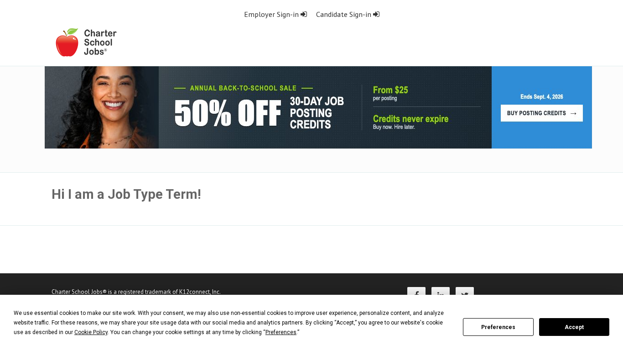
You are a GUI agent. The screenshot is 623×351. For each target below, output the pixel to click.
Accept (574, 327)
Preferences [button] (280, 332)
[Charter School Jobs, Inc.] (86, 42)
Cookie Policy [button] (91, 332)
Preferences (498, 327)
